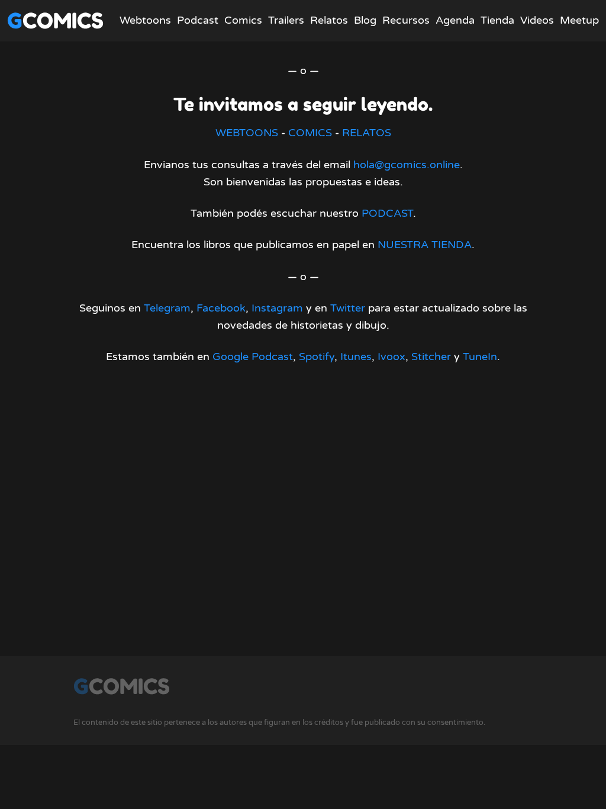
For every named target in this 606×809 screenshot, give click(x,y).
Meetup (579, 20)
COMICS (310, 132)
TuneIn (480, 356)
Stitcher (431, 356)
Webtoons (145, 20)
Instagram (277, 307)
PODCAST (387, 213)
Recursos (406, 20)
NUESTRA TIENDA (425, 244)
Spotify (316, 356)
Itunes (356, 356)
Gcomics (55, 20)
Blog (365, 20)
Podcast (197, 20)
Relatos (329, 20)
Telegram (167, 307)
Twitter (347, 307)
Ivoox (391, 356)
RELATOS (366, 132)
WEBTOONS (246, 132)
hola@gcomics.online (406, 164)
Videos (537, 20)
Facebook (221, 307)
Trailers (286, 20)
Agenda (455, 20)
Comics (243, 20)
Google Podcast (252, 356)
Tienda (497, 20)
